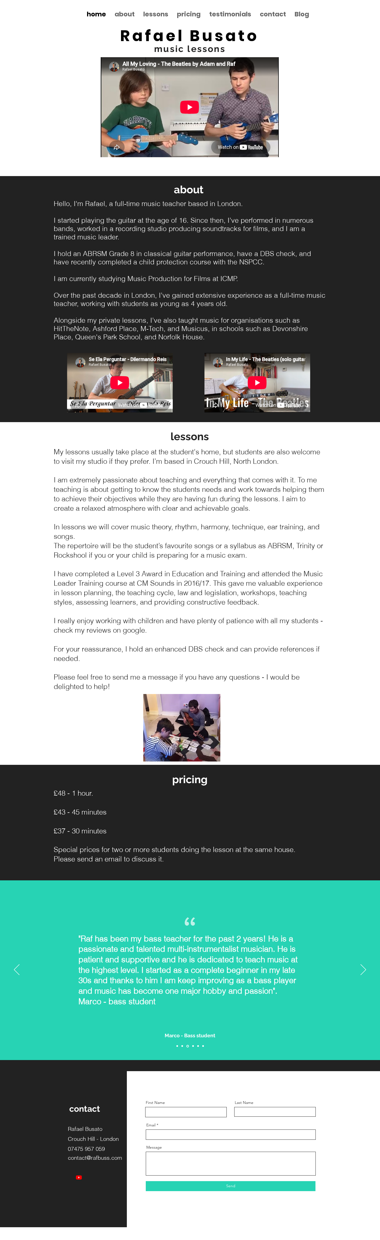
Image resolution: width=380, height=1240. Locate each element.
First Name (155, 1102)
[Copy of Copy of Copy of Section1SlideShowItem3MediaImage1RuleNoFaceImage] (203, 1046)
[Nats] (182, 1046)
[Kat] (177, 1046)
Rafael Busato (189, 35)
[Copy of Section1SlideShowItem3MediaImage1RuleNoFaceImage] (193, 1046)
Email (151, 1125)
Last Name (244, 1102)
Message (154, 1147)
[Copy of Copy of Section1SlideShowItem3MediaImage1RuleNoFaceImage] (198, 1046)
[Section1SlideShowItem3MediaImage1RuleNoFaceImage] (187, 1046)
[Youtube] (78, 1177)
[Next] (363, 970)
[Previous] (16, 970)
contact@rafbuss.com (95, 1157)
